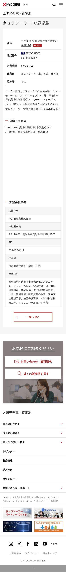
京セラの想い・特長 (14, 442)
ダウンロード (10, 478)
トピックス (9, 451)
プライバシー (32, 553)
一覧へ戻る (33, 317)
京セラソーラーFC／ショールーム (17, 500)
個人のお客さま (11, 423)
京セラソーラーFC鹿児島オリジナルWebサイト (31, 109)
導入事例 (7, 469)
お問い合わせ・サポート (16, 488)
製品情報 (7, 460)
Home (5, 497)
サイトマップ (50, 553)
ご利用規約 (15, 553)
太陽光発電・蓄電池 (21, 497)
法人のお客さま (11, 433)
